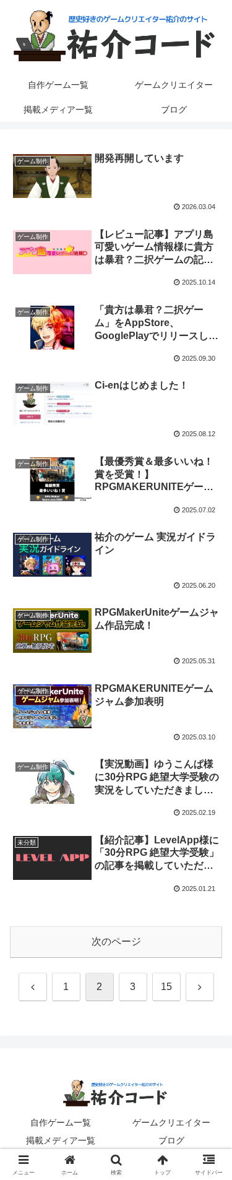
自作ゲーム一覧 (60, 1122)
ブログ (171, 1140)
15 (166, 986)
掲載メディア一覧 (60, 1140)
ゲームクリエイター (171, 1122)
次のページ (116, 941)
